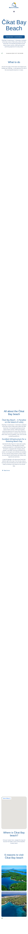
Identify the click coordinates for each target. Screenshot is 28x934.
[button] (14, 11)
